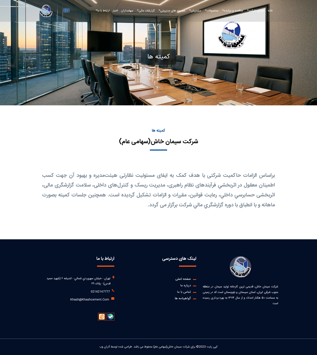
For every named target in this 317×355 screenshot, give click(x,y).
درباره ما (185, 285)
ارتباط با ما (103, 10)
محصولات (212, 10)
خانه (270, 10)
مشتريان (196, 10)
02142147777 (100, 291)
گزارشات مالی (147, 10)
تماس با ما (184, 292)
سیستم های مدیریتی (172, 10)
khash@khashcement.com (89, 299)
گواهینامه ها (183, 298)
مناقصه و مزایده (233, 10)
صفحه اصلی (183, 279)
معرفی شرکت (257, 10)
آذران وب (104, 346)
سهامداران (127, 10)
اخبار (115, 10)
